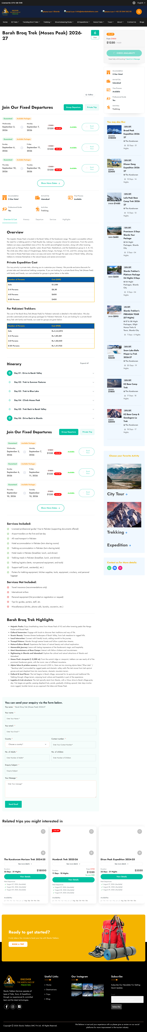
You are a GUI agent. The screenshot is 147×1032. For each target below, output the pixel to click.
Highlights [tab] (66, 219)
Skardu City (134, 330)
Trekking (47, 22)
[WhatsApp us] (109, 568)
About (119, 22)
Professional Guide (15, 207)
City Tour (116, 494)
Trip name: (10, 707)
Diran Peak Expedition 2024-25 (118, 859)
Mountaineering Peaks (63, 22)
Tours (110, 22)
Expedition (118, 545)
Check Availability (126, 53)
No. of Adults (11, 751)
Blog (48, 999)
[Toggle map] (43, 853)
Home (5, 22)
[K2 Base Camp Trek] (114, 380)
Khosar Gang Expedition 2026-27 (132, 168)
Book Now (92, 127)
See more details (24, 864)
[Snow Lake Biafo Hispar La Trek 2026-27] (114, 346)
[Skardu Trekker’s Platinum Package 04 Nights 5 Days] (114, 267)
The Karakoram (131, 141)
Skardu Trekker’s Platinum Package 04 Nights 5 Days (132, 275)
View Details (25, 876)
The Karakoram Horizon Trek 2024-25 (24, 859)
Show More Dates (49, 183)
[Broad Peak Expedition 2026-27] (114, 126)
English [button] (140, 2)
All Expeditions (82, 22)
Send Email (13, 804)
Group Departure (73, 107)
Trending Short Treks (30, 22)
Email (113, 994)
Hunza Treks (97, 22)
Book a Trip (18, 944)
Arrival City (45, 196)
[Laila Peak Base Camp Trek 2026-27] (114, 194)
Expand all (84, 363)
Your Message (11, 778)
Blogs (142, 22)
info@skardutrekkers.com (87, 11)
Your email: (10, 725)
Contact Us (131, 22)
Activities (44, 207)
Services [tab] (53, 219)
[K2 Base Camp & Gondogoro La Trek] (114, 410)
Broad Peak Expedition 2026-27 (132, 134)
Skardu (57, 11)
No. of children (57, 751)
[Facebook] (115, 568)
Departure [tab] (39, 219)
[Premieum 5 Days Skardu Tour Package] (114, 227)
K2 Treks (14, 22)
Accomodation (13, 196)
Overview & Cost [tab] (10, 219)
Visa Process (78, 196)
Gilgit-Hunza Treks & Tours (131, 327)
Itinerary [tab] (26, 219)
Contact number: (58, 738)
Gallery (90, 94)
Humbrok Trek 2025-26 (65, 859)
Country (9, 738)
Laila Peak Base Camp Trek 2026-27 (132, 201)
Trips (48, 994)
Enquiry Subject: (12, 764)
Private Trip (92, 107)
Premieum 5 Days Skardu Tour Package (132, 235)
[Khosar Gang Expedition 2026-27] (114, 160)
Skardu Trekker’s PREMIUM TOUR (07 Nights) (131, 314)
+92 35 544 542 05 (123, 11)
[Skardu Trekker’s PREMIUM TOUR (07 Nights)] (114, 307)
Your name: (10, 712)
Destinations (51, 989)
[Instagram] (120, 568)
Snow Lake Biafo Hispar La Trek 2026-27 (131, 354)
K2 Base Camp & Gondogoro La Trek (131, 418)
